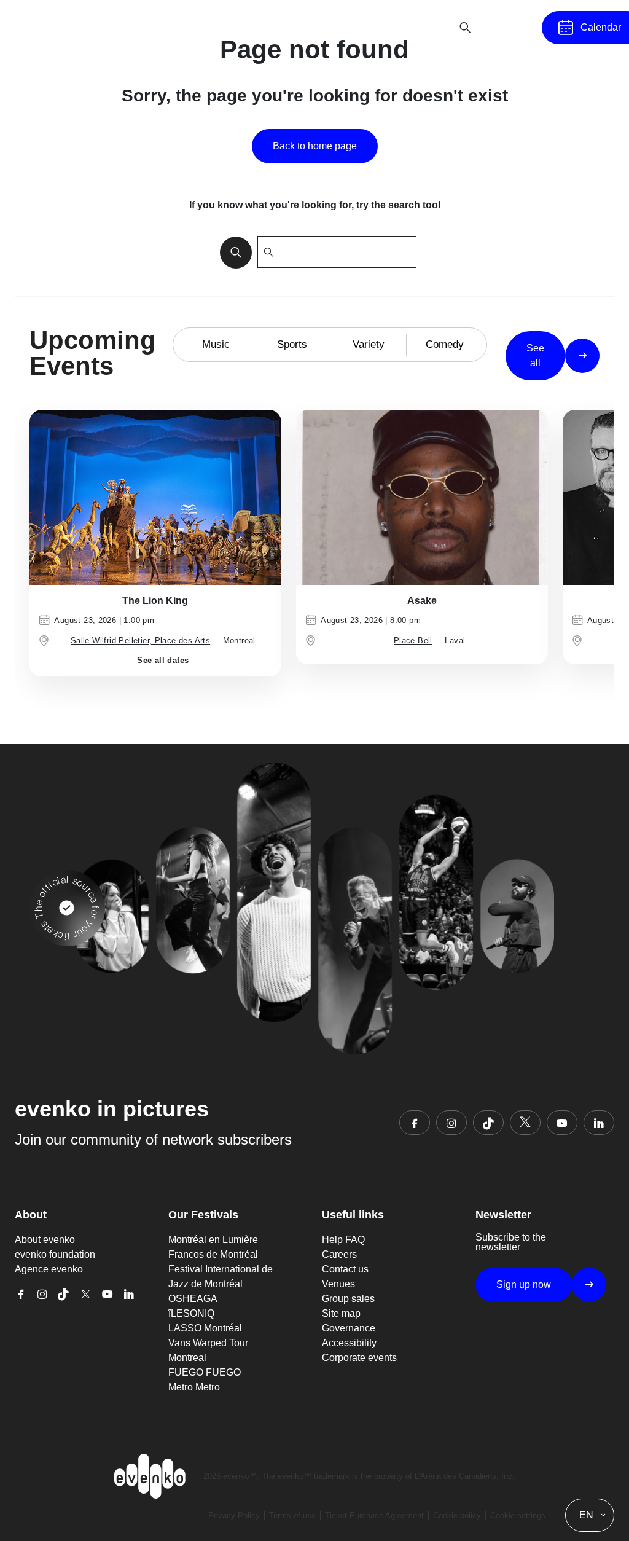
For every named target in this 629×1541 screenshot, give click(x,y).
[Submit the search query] (232, 252)
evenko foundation (55, 1254)
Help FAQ (343, 1239)
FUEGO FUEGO (204, 1372)
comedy (445, 344)
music (216, 344)
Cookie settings (517, 1515)
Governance (348, 1328)
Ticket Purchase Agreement (374, 1515)
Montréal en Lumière (213, 1239)
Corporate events (359, 1357)
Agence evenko (49, 1269)
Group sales (348, 1298)
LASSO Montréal (205, 1328)
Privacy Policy (234, 1515)
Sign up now (523, 1284)
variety (369, 344)
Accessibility (349, 1343)
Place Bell (413, 640)
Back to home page (315, 146)
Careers (339, 1254)
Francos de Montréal (213, 1254)
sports (292, 344)
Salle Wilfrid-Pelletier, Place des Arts (140, 640)
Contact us (345, 1269)
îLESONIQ (191, 1313)
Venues (338, 1284)
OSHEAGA (192, 1298)
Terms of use (292, 1515)
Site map (341, 1313)
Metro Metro (194, 1387)
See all (535, 355)
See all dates (163, 660)
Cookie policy (457, 1515)
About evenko (45, 1239)
